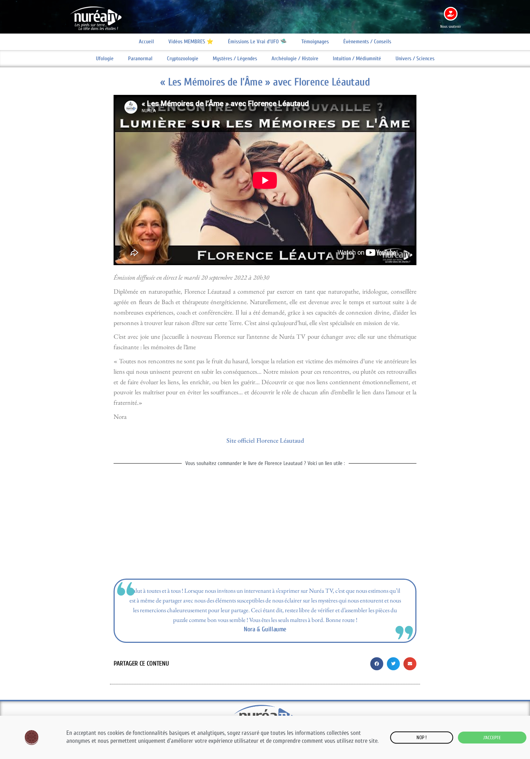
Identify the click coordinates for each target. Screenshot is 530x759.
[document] (265, 379)
